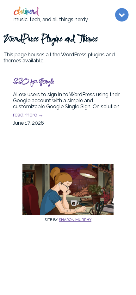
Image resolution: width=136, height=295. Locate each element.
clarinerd (26, 12)
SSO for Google (33, 82)
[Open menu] (121, 15)
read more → (28, 115)
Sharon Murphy (75, 219)
